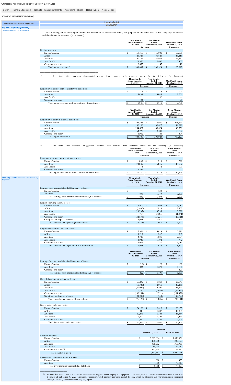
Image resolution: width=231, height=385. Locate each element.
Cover (6, 10)
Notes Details (108, 10)
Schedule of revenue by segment (15, 30)
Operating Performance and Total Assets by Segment (20, 179)
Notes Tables (92, 10)
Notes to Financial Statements (48, 10)
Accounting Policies (74, 10)
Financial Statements (21, 10)
